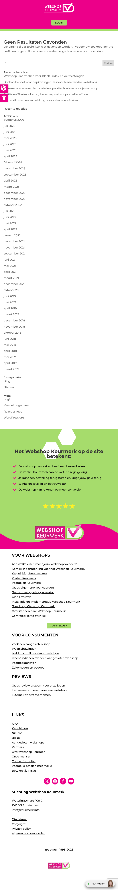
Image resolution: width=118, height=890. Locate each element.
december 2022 (14, 193)
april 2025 (10, 156)
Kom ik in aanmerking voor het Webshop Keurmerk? (48, 569)
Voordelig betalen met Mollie (32, 766)
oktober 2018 (13, 332)
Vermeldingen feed (17, 405)
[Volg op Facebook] (63, 781)
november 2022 (14, 199)
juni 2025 (10, 144)
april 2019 (10, 308)
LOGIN (59, 22)
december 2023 (14, 168)
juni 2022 (10, 217)
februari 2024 (13, 162)
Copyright (19, 824)
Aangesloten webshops (28, 742)
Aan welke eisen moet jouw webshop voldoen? (44, 564)
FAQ (15, 723)
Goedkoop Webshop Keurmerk (33, 606)
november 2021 (14, 247)
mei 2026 (10, 138)
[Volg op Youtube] (71, 781)
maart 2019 (11, 314)
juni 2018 (10, 338)
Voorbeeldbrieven (24, 663)
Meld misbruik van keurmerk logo (35, 653)
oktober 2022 (13, 205)
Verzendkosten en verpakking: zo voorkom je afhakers (41, 100)
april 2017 (10, 363)
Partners (18, 747)
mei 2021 (10, 266)
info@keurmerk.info (25, 810)
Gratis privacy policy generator (33, 592)
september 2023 (15, 174)
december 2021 (14, 241)
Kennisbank (20, 728)
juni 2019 (10, 296)
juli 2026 (9, 126)
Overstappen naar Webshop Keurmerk (39, 611)
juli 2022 (9, 211)
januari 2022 (12, 235)
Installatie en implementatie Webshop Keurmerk (46, 601)
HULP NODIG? (97, 884)
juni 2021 (10, 259)
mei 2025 (10, 150)
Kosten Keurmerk (24, 578)
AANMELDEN (59, 625)
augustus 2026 (14, 119)
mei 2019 (10, 302)
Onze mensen (21, 756)
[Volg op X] (47, 781)
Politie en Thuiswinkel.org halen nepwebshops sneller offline (46, 94)
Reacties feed (13, 411)
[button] (4, 98)
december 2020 (15, 284)
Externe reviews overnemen (31, 695)
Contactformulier (23, 761)
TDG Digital (51, 850)
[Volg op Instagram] (55, 781)
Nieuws (9, 387)
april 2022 (10, 229)
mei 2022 (10, 223)
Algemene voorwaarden (28, 833)
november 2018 (14, 326)
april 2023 (10, 180)
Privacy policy (21, 828)
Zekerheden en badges (28, 667)
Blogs (16, 737)
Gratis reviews (21, 597)
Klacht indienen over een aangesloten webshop (45, 658)
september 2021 (15, 253)
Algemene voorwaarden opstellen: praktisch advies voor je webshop (51, 88)
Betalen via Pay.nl (24, 770)
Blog (7, 381)
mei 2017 (10, 357)
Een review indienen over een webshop (39, 690)
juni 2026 (10, 132)
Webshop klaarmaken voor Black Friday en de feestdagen (44, 76)
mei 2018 (10, 344)
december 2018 (14, 320)
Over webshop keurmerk (29, 752)
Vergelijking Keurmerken (29, 573)
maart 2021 (11, 278)
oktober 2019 (12, 290)
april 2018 (10, 351)
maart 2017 (11, 369)
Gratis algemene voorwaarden (33, 587)
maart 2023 (11, 186)
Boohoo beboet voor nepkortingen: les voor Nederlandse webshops (50, 82)
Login (8, 399)
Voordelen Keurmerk (26, 583)
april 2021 (10, 272)
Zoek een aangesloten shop (31, 644)
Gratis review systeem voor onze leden (38, 685)
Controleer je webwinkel (29, 616)
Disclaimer (19, 819)
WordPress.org (14, 417)
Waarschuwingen (24, 648)
